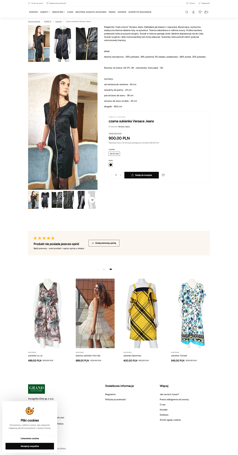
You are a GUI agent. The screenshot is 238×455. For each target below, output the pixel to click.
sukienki (58, 21)
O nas (162, 404)
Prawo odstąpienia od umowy (174, 399)
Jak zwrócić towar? (169, 394)
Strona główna (34, 21)
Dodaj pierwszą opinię (105, 243)
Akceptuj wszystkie (30, 446)
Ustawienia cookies (30, 438)
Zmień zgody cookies (170, 420)
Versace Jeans (124, 127)
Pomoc (192, 3)
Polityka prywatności (115, 399)
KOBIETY (47, 21)
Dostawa (164, 414)
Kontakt (163, 409)
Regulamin (206, 3)
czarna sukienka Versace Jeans (78, 21)
